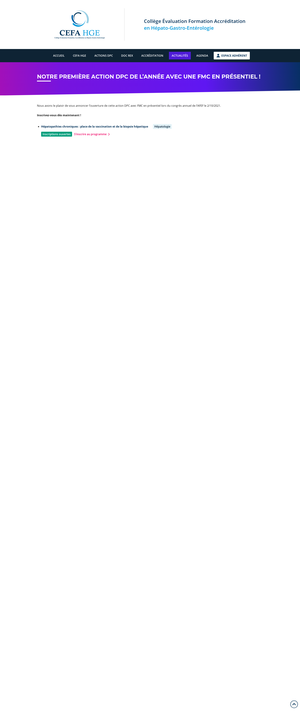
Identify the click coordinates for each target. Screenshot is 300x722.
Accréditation (152, 56)
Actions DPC (103, 56)
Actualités (180, 56)
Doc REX (127, 56)
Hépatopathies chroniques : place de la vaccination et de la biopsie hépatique (94, 126)
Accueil (59, 56)
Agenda (202, 56)
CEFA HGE (79, 56)
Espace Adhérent (234, 56)
